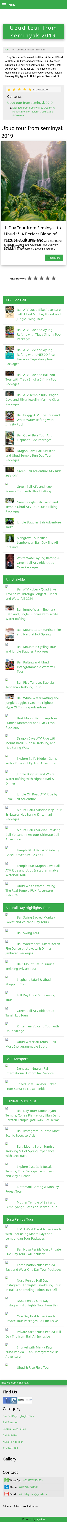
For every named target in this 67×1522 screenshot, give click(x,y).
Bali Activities (10, 1435)
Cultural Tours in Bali (14, 1428)
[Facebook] (6, 1401)
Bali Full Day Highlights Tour (18, 1416)
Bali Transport (10, 1422)
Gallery (12, 1382)
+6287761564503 (33, 1480)
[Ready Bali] (21, 1401)
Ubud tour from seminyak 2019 (30, 103)
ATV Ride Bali (10, 1448)
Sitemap (23, 1382)
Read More (54, 257)
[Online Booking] (28, 1401)
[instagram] (13, 1401)
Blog (3, 1382)
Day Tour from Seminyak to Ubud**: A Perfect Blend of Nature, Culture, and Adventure (33, 111)
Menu (12, 4)
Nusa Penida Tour (13, 1441)
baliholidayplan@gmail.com (33, 1494)
